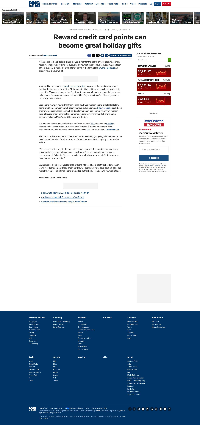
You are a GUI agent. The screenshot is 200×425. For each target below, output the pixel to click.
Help (87, 408)
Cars (129, 330)
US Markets (82, 324)
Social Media (33, 364)
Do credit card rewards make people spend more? (64, 201)
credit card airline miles (74, 86)
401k (30, 338)
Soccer (55, 375)
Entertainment (132, 321)
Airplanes (130, 333)
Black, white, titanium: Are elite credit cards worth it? (65, 193)
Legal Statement (55, 413)
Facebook (89, 55)
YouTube (143, 409)
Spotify (165, 409)
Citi (88, 129)
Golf (54, 378)
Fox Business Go (133, 392)
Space (31, 381)
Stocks (80, 321)
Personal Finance (49, 4)
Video (133, 4)
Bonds (80, 333)
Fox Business (34, 4)
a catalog (110, 123)
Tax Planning (33, 344)
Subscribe (154, 158)
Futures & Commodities (86, 330)
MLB (55, 367)
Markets (77, 4)
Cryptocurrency (83, 327)
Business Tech (34, 369)
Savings (31, 333)
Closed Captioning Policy (136, 381)
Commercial (156, 324)
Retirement (33, 341)
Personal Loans (34, 330)
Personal (155, 321)
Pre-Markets (82, 346)
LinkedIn (152, 409)
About (130, 357)
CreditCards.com (50, 55)
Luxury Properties (158, 327)
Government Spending (61, 321)
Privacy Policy (147, 165)
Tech (124, 4)
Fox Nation (131, 389)
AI (29, 378)
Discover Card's (104, 108)
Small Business (58, 327)
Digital (31, 361)
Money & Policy (58, 324)
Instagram (139, 409)
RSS (156, 409)
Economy (65, 4)
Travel (129, 327)
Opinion (81, 357)
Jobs (129, 364)
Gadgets (32, 367)
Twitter (93, 55)
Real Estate (113, 4)
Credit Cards (33, 327)
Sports (56, 357)
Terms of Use (159, 165)
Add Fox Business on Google (121, 55)
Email (107, 55)
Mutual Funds (83, 349)
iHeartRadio (169, 409)
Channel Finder (132, 361)
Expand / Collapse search (151, 4)
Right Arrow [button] (195, 18)
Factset (97, 411)
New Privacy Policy (56, 408)
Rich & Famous (132, 324)
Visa (93, 123)
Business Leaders (84, 338)
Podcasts (142, 4)
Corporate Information (135, 378)
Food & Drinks (132, 335)
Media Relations (133, 375)
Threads (98, 55)
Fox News (130, 386)
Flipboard (147, 409)
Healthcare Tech (35, 372)
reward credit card (106, 68)
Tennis (55, 381)
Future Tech (33, 375)
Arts (129, 338)
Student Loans (34, 324)
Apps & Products (133, 394)
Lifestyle (100, 4)
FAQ (128, 372)
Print (102, 55)
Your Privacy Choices (76, 408)
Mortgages (33, 321)
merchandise (113, 129)
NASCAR (56, 369)
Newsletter (160, 409)
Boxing (55, 372)
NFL (54, 361)
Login (157, 4)
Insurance (32, 335)
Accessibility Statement (136, 383)
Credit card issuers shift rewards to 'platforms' (62, 197)
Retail (80, 344)
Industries (81, 341)
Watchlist (89, 4)
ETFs (80, 335)
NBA (55, 364)
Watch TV (166, 4)
